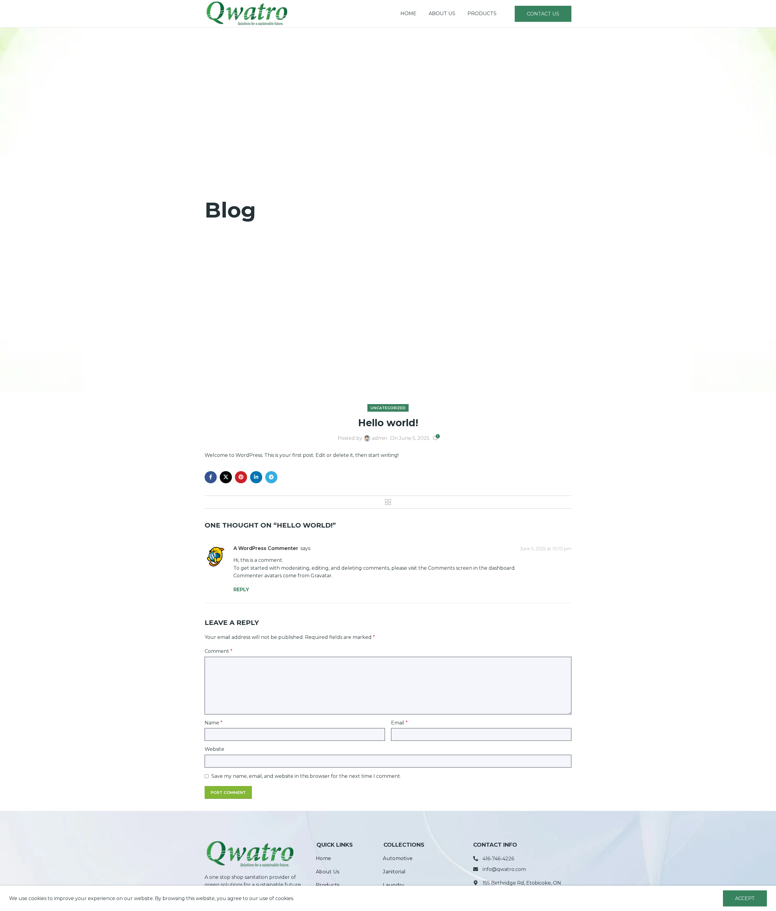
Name (213, 723)
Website (214, 749)
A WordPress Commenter (265, 548)
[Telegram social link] (271, 477)
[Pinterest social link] (241, 477)
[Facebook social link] (211, 477)
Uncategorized (388, 408)
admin (379, 438)
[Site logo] (247, 13)
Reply (241, 589)
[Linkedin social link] (256, 477)
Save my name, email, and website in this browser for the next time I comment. (306, 776)
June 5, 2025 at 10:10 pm (545, 549)
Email (399, 723)
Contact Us (543, 14)
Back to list (388, 502)
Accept (745, 898)
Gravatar (321, 576)
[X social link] (226, 477)
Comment (218, 651)
